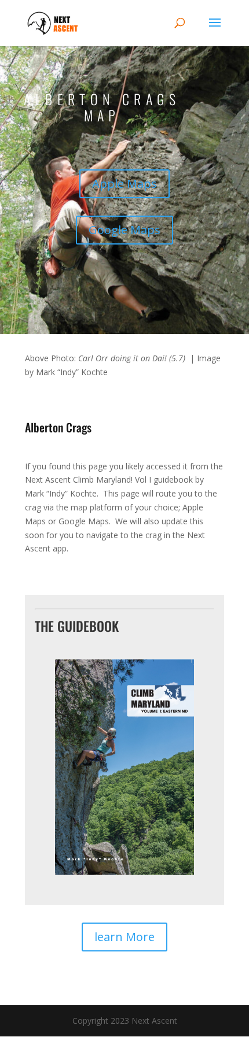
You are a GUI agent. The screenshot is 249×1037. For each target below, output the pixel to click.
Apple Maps (124, 183)
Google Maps (124, 230)
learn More (124, 937)
